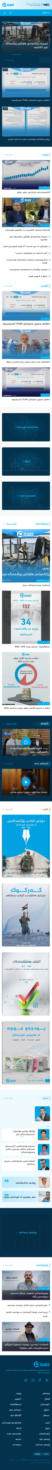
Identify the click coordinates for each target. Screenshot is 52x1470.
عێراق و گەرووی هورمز (38, 276)
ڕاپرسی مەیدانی (43, 1444)
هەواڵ (47, 1399)
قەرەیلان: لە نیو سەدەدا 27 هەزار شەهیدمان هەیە (25, 246)
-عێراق (47, 1410)
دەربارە (18, 1439)
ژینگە (18, 1428)
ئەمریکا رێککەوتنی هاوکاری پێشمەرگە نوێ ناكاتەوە (28, 238)
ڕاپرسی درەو (45, 1439)
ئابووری (18, 1399)
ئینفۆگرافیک (15, 1404)
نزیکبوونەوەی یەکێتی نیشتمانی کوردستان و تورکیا (26, 261)
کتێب (47, 1422)
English (37, 1454)
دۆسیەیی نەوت (14, 1433)
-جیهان (46, 1415)
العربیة (46, 1454)
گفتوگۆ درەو (15, 1415)
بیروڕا (47, 1428)
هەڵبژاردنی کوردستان (11, 1422)
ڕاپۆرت (18, 1393)
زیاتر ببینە (10, 60)
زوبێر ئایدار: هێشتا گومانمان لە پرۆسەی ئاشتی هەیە (26, 1314)
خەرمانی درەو (15, 1410)
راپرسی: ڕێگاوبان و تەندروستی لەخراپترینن (28, 269)
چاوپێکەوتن (44, 1433)
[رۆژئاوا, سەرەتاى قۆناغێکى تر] (26, 1114)
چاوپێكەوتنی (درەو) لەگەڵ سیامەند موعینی (27, 1305)
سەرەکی (46, 1393)
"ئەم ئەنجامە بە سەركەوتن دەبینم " (31, 253)
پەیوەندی (17, 1444)
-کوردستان (45, 1404)
